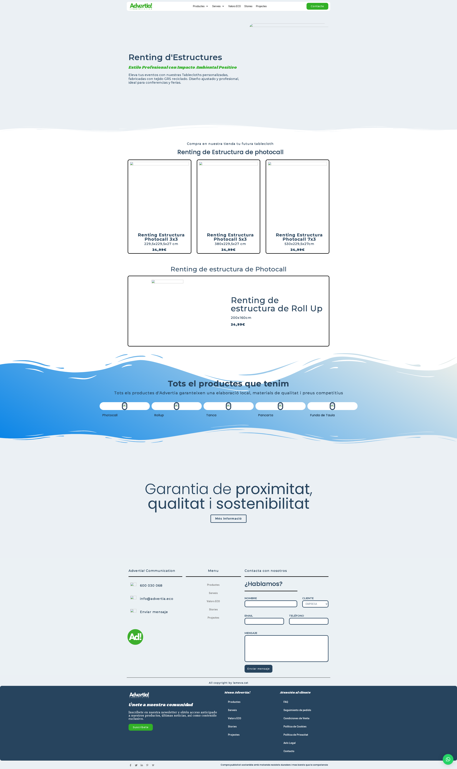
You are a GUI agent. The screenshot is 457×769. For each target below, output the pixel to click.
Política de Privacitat (295, 734)
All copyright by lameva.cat (228, 682)
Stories (213, 609)
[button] (448, 759)
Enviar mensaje (154, 612)
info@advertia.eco (156, 599)
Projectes (213, 617)
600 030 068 (151, 586)
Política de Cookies (295, 726)
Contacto (288, 751)
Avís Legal (289, 743)
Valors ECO (213, 601)
